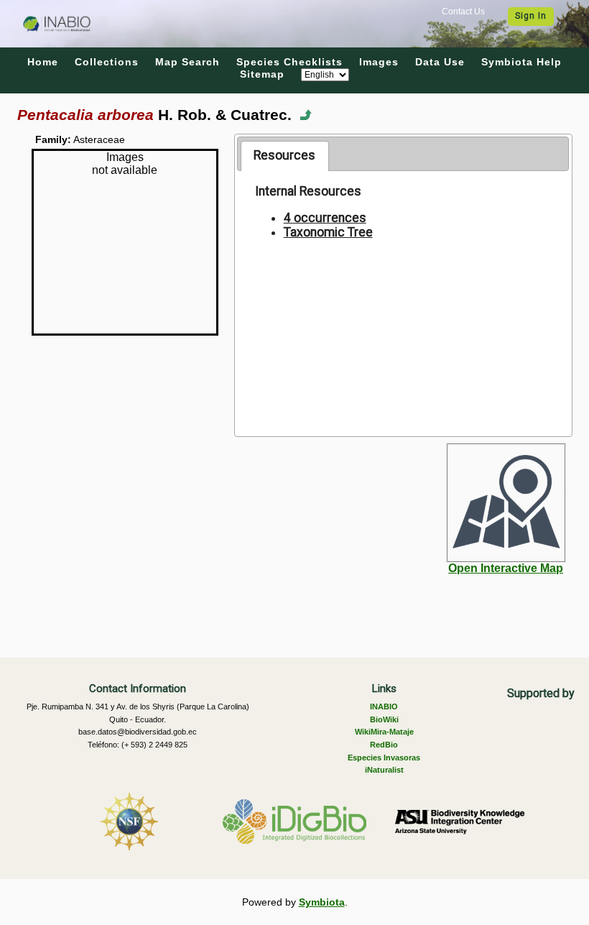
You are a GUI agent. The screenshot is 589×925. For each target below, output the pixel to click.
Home (42, 62)
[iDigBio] (294, 821)
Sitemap (262, 74)
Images (379, 62)
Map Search (187, 62)
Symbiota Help (521, 62)
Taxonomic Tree (328, 232)
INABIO (384, 706)
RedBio (384, 744)
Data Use (440, 62)
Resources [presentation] (284, 155)
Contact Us (463, 11)
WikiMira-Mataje (384, 731)
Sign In (531, 16)
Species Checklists (289, 62)
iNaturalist (384, 769)
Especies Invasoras (384, 757)
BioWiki (384, 719)
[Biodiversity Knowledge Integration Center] (460, 821)
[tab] (285, 156)
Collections (107, 62)
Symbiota (322, 902)
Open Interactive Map (505, 568)
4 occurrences (325, 218)
